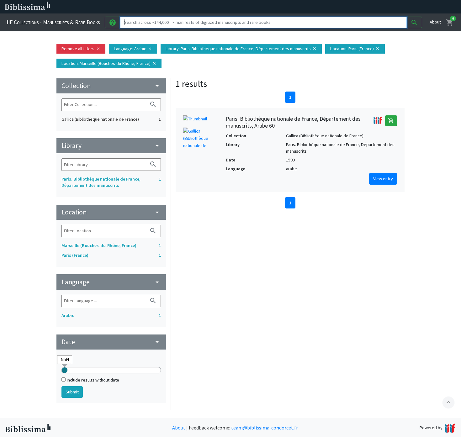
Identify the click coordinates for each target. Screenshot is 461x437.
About (435, 22)
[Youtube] (331, 6)
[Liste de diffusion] (291, 6)
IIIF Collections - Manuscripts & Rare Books (52, 22)
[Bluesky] (311, 6)
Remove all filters (80, 48)
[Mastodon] (321, 6)
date (111, 342)
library (111, 145)
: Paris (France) (355, 48)
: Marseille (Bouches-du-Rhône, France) (108, 63)
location (111, 212)
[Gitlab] (351, 6)
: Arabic (133, 48)
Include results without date (93, 380)
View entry (383, 179)
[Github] (341, 6)
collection (111, 86)
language (111, 282)
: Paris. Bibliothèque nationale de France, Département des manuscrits (241, 48)
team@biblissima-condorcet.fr (264, 427)
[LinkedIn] (301, 6)
